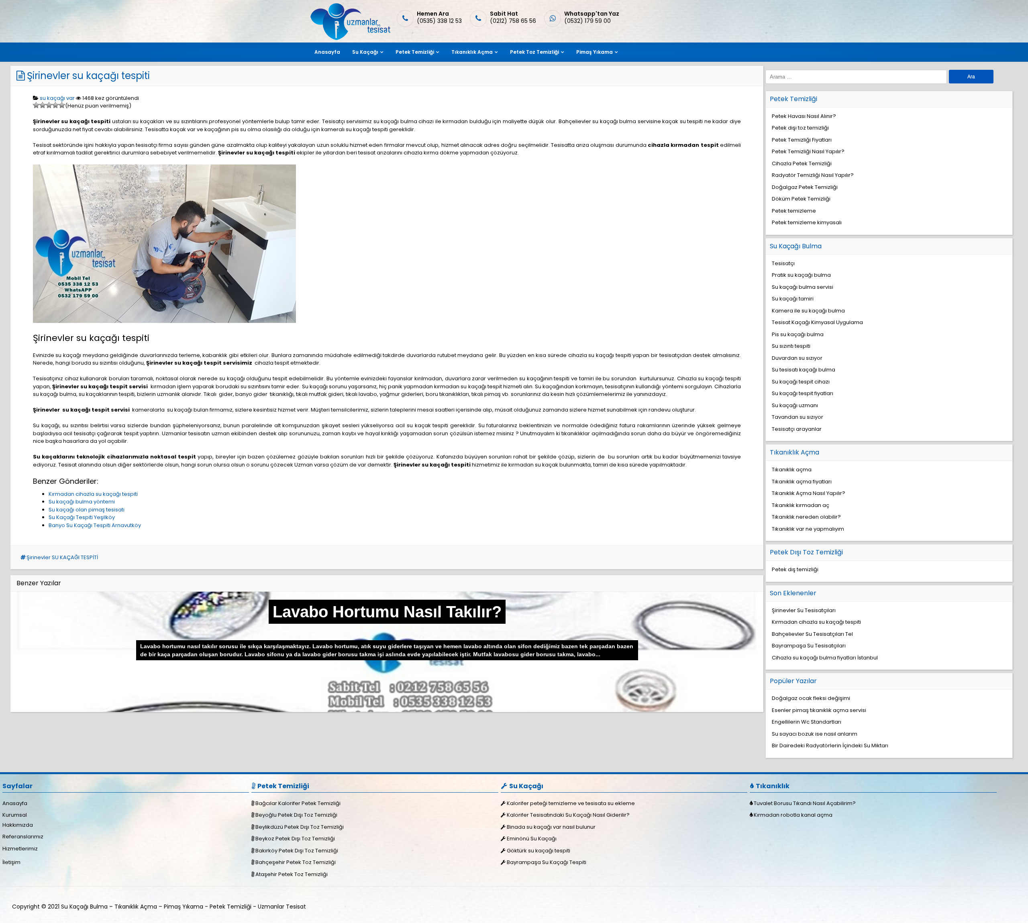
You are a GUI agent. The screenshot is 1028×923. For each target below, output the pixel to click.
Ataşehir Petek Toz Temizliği (291, 874)
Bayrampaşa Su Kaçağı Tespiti (546, 862)
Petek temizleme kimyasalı (807, 222)
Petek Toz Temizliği (534, 52)
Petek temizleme (794, 211)
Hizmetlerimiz (20, 848)
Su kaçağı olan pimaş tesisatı (86, 509)
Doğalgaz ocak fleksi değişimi (811, 698)
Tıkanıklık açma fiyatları (802, 481)
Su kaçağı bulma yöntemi (82, 501)
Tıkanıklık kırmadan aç (800, 505)
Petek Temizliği (415, 52)
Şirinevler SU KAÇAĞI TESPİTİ (62, 557)
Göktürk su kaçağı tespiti (538, 850)
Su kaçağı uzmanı (795, 405)
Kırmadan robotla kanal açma (793, 815)
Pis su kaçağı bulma (798, 334)
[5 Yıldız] (62, 105)
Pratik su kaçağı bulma (801, 275)
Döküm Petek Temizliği (801, 199)
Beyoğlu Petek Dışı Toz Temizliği (296, 815)
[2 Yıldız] (42, 105)
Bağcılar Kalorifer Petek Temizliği (298, 803)
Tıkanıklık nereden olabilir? (806, 517)
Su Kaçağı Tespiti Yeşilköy (82, 517)
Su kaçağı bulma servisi (802, 287)
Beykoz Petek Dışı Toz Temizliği (295, 838)
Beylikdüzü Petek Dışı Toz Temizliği (299, 827)
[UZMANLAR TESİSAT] (349, 38)
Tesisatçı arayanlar (797, 429)
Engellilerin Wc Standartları (806, 722)
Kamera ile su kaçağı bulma (808, 310)
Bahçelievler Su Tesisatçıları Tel (812, 634)
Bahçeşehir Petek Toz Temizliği (295, 862)
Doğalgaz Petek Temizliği (805, 187)
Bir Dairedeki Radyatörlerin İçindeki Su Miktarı (830, 745)
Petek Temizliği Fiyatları (802, 140)
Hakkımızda (17, 825)
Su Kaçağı (365, 52)
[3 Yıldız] (49, 105)
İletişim (11, 862)
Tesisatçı (783, 263)
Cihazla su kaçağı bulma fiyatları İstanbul (825, 657)
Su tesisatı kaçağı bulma (803, 369)
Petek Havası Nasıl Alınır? (804, 116)
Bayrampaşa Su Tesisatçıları (809, 645)
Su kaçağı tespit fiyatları (802, 393)
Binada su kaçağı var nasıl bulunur (551, 827)
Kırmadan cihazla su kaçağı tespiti (93, 494)
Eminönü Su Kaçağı (532, 838)
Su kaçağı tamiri (793, 298)
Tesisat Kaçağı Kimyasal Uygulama (817, 322)
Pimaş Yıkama (594, 52)
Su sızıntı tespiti (791, 346)
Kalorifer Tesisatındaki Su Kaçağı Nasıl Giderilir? (568, 815)
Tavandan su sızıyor (797, 417)
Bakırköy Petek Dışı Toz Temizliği (296, 850)
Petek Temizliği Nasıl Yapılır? (808, 151)
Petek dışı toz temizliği (800, 128)
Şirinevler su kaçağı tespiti (88, 75)
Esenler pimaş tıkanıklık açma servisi (819, 710)
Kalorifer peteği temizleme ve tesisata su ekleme (571, 803)
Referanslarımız (22, 836)
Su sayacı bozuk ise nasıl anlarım (814, 734)
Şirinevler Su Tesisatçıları (804, 610)
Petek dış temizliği (795, 569)
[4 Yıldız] (55, 105)
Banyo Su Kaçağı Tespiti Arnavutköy (95, 525)
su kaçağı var (57, 98)
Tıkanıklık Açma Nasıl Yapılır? (808, 493)
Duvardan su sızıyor (797, 358)
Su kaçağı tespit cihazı (801, 381)
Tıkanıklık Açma (472, 52)
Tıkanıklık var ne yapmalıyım (808, 529)
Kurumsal (14, 815)
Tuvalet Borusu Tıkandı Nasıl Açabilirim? (805, 803)
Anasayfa (327, 52)
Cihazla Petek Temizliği (802, 163)
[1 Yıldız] (36, 105)
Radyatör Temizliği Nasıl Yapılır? (813, 175)
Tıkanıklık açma (792, 469)
